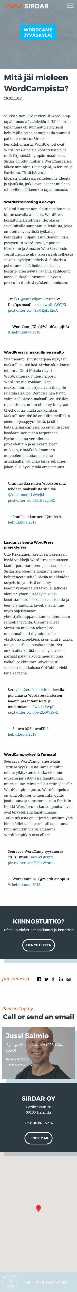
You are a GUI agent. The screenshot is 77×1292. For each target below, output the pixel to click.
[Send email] (68, 978)
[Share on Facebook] (39, 978)
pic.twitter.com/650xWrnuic (31, 863)
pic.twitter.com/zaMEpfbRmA (33, 310)
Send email (38, 1138)
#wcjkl (38, 495)
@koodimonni (20, 495)
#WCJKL (60, 305)
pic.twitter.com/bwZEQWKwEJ (33, 712)
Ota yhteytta (38, 945)
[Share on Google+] (54, 978)
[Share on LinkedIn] (61, 978)
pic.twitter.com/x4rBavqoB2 (31, 500)
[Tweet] (46, 978)
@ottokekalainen (37, 690)
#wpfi (47, 305)
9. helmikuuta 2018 (24, 332)
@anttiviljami (32, 299)
